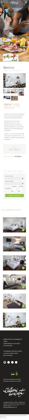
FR (2, 2)
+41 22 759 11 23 (14, 406)
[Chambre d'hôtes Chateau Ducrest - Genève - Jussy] (14, 5)
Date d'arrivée (9, 176)
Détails (23, 229)
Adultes (14, 186)
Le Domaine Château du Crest (12, 351)
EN (7, 2)
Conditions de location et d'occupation (11, 345)
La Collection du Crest (10, 353)
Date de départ (9, 181)
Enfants (21, 186)
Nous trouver (7, 355)
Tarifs (5, 341)
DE (4, 2)
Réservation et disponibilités (12, 339)
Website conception (3, 418)
